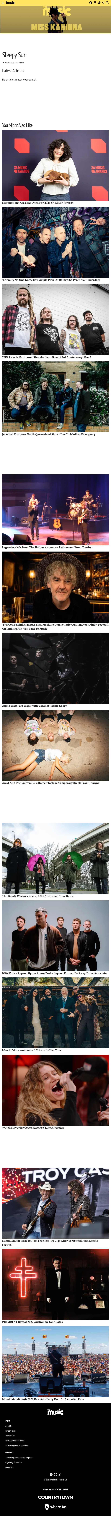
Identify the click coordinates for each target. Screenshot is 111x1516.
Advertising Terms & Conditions (16, 1445)
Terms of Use (10, 1436)
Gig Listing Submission (13, 1462)
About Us (8, 1426)
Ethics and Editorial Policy (14, 1440)
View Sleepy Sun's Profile (14, 62)
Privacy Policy (10, 1431)
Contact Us (9, 1467)
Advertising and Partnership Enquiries (19, 1457)
